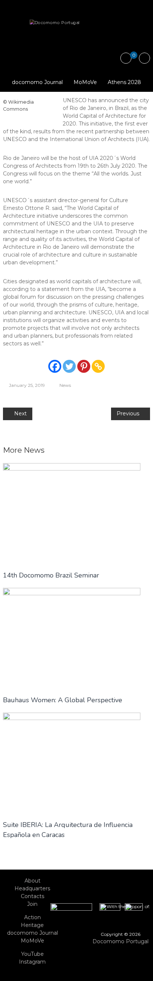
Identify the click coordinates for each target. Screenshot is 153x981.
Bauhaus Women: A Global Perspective (62, 700)
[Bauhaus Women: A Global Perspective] (71, 637)
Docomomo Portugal (120, 941)
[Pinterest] (83, 366)
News (65, 385)
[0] (126, 58)
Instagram (32, 961)
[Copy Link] (98, 366)
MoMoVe (85, 82)
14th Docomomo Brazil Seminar (51, 575)
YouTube (32, 954)
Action (32, 917)
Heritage (32, 925)
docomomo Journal (37, 82)
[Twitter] (69, 366)
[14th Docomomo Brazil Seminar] (71, 512)
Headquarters (32, 888)
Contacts (32, 896)
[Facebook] (54, 366)
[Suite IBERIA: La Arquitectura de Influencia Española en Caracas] (71, 762)
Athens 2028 (124, 82)
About (32, 880)
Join (32, 904)
